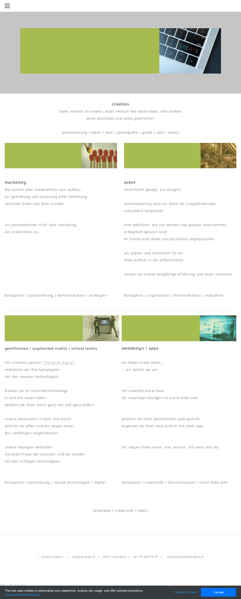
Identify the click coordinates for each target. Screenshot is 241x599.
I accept (218, 592)
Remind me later (186, 592)
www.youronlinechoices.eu (22, 594)
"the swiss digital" (58, 362)
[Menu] (8, 6)
